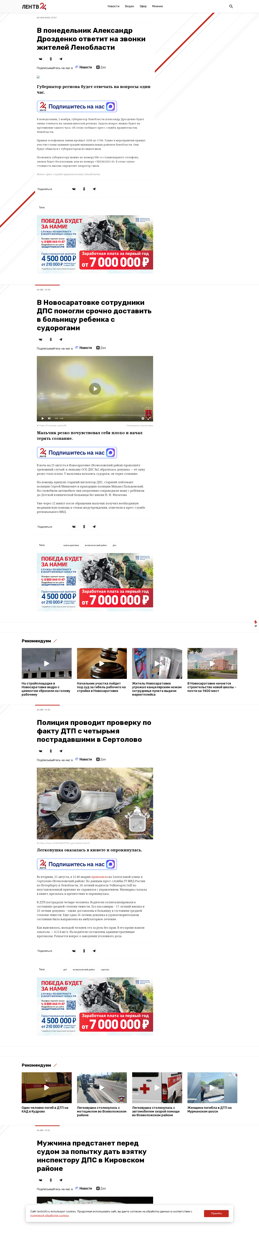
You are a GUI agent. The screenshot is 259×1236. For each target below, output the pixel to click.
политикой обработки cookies (49, 1215)
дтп (65, 969)
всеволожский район (96, 545)
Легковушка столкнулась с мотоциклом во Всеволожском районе (102, 1111)
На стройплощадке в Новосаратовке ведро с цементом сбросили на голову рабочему (46, 689)
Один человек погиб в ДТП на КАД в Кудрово (45, 1109)
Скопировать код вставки (140, 425)
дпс (114, 545)
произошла (99, 877)
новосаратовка (71, 545)
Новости (113, 6)
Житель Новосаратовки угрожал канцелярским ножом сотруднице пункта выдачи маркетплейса (157, 689)
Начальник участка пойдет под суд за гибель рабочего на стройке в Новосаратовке (101, 687)
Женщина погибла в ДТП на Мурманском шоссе (209, 1109)
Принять (216, 1213)
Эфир (143, 6)
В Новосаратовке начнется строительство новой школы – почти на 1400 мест (211, 687)
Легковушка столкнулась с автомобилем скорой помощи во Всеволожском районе (156, 1111)
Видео (129, 6)
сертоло (105, 969)
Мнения (157, 6)
